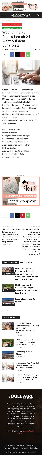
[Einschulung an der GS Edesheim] (8, 302)
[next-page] (7, 310)
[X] (17, 54)
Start (3, 21)
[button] (4, 15)
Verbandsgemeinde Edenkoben (18, 21)
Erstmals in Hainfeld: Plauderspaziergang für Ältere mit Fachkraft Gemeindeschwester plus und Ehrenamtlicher (26, 273)
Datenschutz (34, 448)
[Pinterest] (22, 54)
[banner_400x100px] (21, 6)
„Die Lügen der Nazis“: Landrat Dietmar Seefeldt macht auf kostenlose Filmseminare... (27, 365)
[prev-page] (3, 310)
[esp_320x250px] (21, 191)
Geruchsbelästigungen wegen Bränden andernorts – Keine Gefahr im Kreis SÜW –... (27, 377)
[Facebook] (12, 54)
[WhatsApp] (28, 54)
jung (6, 49)
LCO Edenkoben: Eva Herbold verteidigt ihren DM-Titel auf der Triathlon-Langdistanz (27, 342)
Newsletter (7, 448)
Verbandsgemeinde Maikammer (12, 28)
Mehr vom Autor (26, 262)
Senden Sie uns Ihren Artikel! (15, 446)
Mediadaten (30, 446)
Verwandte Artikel (10, 262)
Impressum (24, 448)
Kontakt (15, 448)
